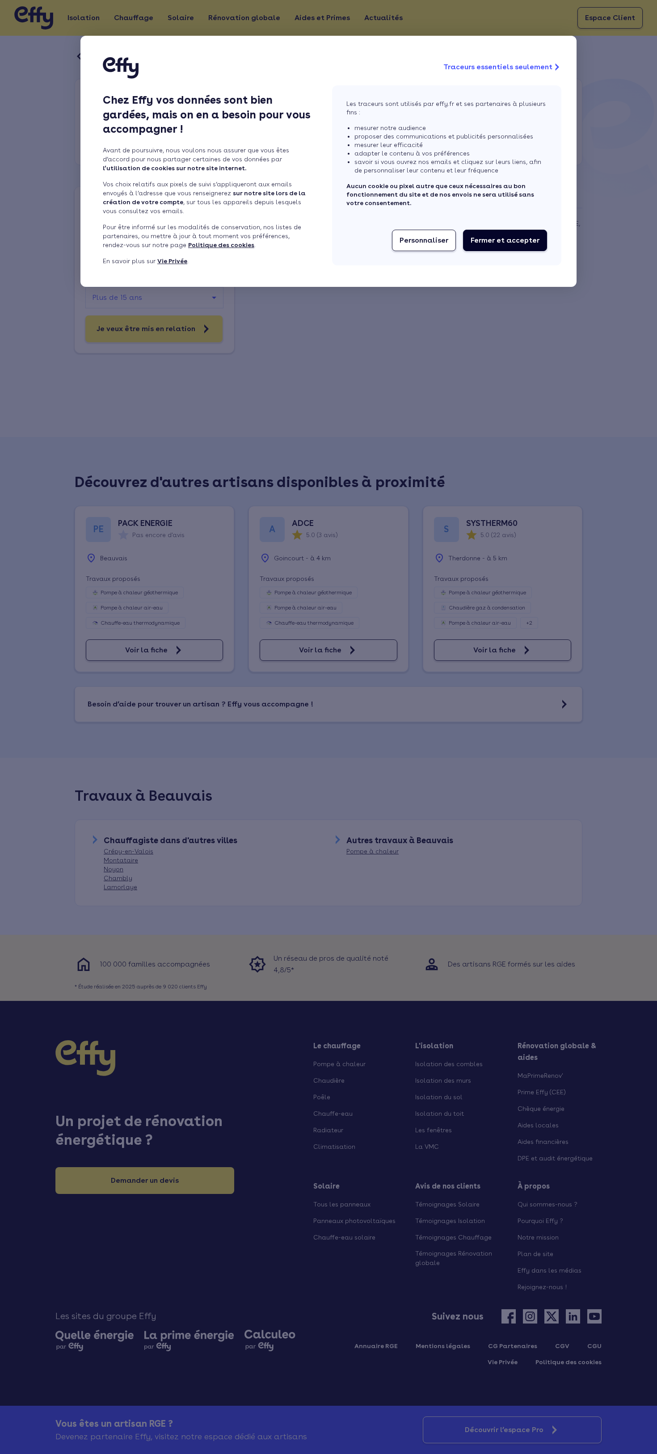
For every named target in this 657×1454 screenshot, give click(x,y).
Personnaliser (424, 240)
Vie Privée (172, 261)
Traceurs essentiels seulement (497, 67)
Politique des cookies (221, 244)
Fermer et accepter (505, 240)
